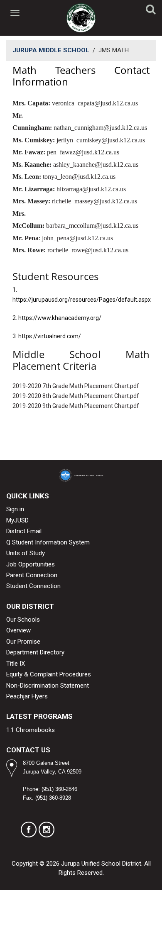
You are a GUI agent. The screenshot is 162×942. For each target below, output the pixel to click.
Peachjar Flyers (27, 696)
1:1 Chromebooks (30, 730)
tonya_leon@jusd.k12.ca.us (79, 176)
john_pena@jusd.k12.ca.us (77, 238)
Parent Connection (31, 575)
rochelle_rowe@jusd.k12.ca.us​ (87, 250)
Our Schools (23, 619)
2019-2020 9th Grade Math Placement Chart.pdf (75, 406)
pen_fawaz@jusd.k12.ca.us (83, 152)
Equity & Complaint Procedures (48, 674)
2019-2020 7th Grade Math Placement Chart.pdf (75, 386)
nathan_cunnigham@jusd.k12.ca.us (100, 127)
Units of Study (25, 553)
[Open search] (151, 11)
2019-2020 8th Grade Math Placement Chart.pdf (75, 396)
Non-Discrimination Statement (47, 685)
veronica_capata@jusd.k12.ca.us (95, 103)
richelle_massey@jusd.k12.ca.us (94, 201)
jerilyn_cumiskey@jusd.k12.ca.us (100, 140)
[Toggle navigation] (15, 13)
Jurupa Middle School (50, 50)
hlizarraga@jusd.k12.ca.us (91, 189)
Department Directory (35, 652)
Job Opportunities (30, 564)
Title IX (15, 663)
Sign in (15, 509)
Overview (18, 630)
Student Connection (33, 586)
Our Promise (23, 641)
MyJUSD (17, 520)
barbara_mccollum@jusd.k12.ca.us (92, 225)
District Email (24, 531)
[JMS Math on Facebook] (29, 829)
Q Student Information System (48, 542)
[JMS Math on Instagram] (46, 829)
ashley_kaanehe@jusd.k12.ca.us (95, 164)
